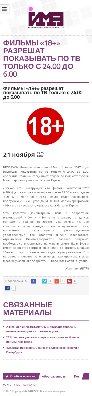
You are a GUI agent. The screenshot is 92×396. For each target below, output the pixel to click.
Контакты (29, 385)
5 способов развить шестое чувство (58, 376)
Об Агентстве (11, 385)
